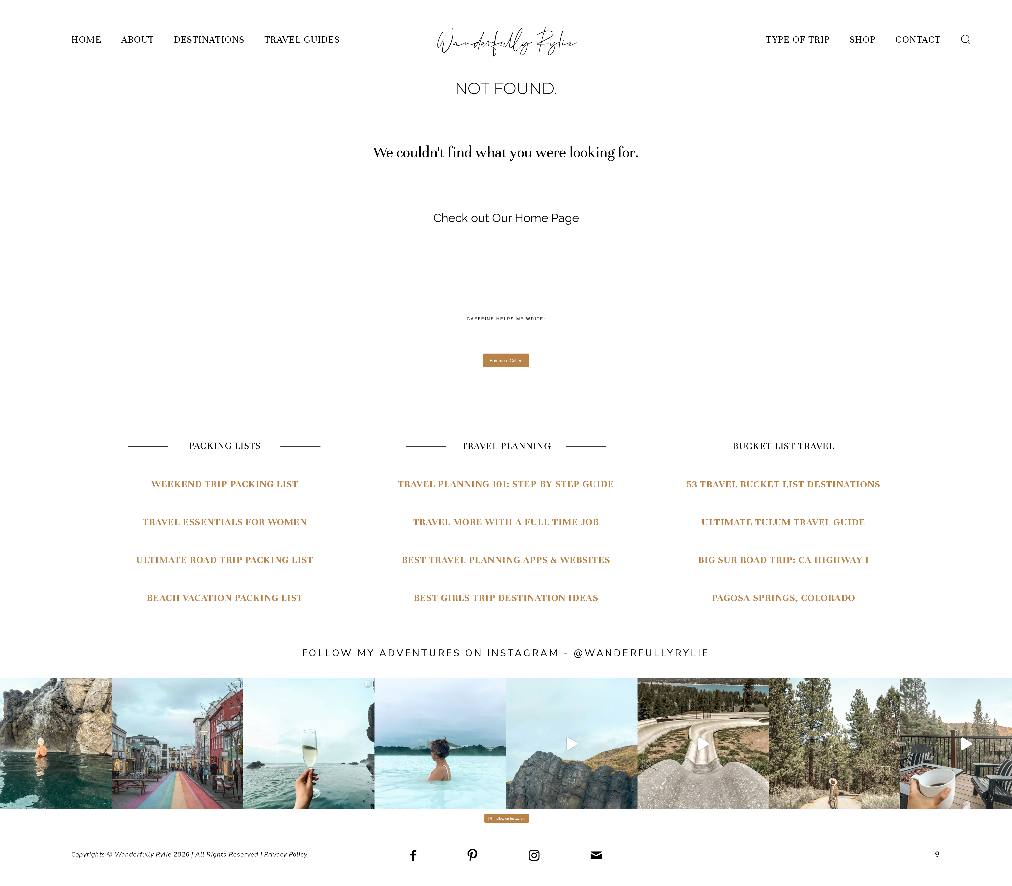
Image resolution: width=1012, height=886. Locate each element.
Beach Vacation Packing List (225, 598)
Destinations (209, 40)
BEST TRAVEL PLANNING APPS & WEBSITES (506, 560)
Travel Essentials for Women (225, 522)
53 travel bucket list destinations (783, 484)
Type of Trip (798, 40)
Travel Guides (302, 40)
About (137, 40)
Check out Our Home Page (506, 218)
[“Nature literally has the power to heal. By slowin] (835, 743)
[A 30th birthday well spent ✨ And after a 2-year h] (572, 743)
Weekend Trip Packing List (224, 484)
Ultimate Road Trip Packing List (224, 560)
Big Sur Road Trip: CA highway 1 (783, 560)
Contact (918, 40)
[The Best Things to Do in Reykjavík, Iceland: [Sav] (309, 743)
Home (86, 40)
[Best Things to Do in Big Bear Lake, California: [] (703, 743)
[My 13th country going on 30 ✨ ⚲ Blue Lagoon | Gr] (440, 743)
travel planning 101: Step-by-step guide (506, 484)
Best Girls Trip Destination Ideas (506, 598)
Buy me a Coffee (506, 360)
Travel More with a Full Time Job (506, 522)
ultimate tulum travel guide (783, 522)
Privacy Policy (285, 854)
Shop (862, 40)
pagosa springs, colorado (783, 598)
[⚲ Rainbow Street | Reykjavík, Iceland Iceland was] (177, 743)
